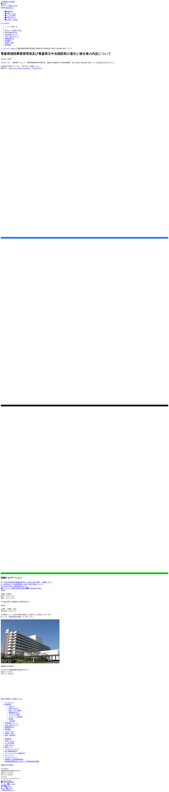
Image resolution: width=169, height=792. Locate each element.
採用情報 (8, 739)
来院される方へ (14, 708)
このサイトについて (12, 749)
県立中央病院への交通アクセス (12, 699)
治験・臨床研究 (10, 735)
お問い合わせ (11, 17)
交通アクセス (11, 13)
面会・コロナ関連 (15, 710)
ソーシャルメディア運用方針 (15, 753)
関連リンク (9, 747)
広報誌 (11, 719)
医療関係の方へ (14, 713)
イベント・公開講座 (16, 717)
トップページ (5, 48)
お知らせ (14, 48)
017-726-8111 (5, 23)
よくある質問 (11, 15)
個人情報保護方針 (11, 751)
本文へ (4, 4)
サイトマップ (9, 755)
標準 (10, 6)
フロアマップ (7, 588)
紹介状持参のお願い (35, 588)
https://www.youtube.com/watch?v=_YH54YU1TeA (25, 68)
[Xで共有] (84, 405)
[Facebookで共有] (84, 238)
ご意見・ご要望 (11, 20)
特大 (16, 6)
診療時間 (9, 11)
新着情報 (8, 704)
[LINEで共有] (84, 573)
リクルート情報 (14, 715)
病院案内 (8, 729)
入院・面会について (12, 725)
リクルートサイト (11, 757)
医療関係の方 (9, 727)
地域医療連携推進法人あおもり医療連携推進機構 (22, 761)
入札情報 (12, 721)
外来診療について (11, 723)
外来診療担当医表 (20, 588)
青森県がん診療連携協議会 (14, 759)
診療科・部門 (9, 733)
